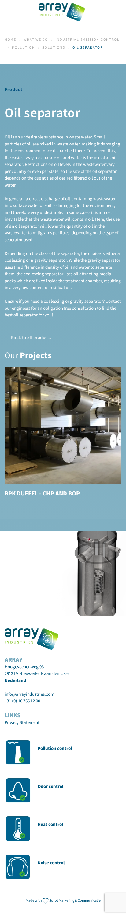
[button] (8, 12)
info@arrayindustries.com (29, 694)
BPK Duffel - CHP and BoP (42, 493)
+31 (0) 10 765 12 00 (22, 701)
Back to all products (31, 337)
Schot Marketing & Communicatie (75, 900)
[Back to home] (63, 12)
